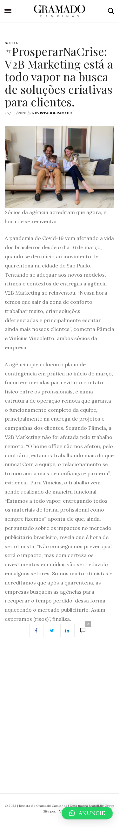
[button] (87, 813)
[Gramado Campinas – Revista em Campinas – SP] (59, 11)
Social (11, 43)
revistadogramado (52, 113)
